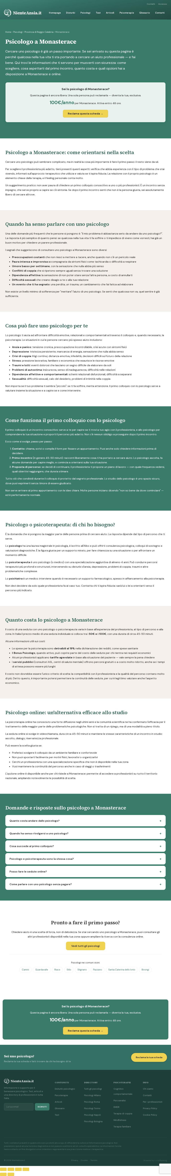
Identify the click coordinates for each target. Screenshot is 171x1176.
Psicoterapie (127, 12)
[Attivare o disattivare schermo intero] (11, 1169)
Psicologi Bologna (93, 1121)
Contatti (151, 4)
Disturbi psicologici (65, 1088)
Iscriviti (42, 1106)
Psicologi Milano (92, 1095)
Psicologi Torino (92, 1108)
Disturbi (70, 12)
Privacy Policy (150, 1108)
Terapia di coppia (123, 1113)
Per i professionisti (152, 1101)
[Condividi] (18, 1169)
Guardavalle (41, 969)
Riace (57, 969)
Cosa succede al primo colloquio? (32, 846)
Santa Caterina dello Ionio (121, 969)
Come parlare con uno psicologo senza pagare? (41, 884)
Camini (25, 969)
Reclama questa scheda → (85, 113)
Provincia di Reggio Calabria (39, 32)
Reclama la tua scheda (149, 1057)
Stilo (69, 969)
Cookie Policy (150, 1114)
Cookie (84, 1160)
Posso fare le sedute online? (28, 871)
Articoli (110, 12)
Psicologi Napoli (92, 1114)
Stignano (82, 969)
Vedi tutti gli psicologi (85, 946)
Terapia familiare (122, 1126)
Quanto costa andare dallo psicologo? (35, 820)
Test (98, 12)
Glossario (144, 12)
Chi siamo (148, 1088)
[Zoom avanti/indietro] (3, 1169)
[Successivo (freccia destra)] (11, 1174)
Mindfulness (120, 1120)
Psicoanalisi (120, 1100)
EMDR (116, 1107)
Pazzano (97, 969)
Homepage (55, 12)
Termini (93, 1160)
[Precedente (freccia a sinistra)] (3, 1174)
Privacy (74, 1160)
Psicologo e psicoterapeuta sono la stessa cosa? (42, 859)
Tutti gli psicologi (93, 1088)
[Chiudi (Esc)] (26, 1169)
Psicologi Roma (92, 1101)
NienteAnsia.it (27, 13)
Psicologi (85, 12)
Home (8, 32)
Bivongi (145, 969)
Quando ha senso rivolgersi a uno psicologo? (39, 833)
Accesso (162, 4)
